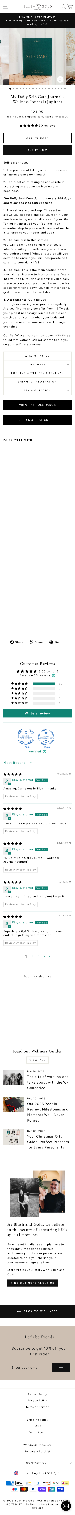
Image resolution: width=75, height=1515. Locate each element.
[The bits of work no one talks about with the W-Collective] (13, 1077)
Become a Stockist (37, 1451)
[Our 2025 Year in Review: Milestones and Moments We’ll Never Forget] (13, 1104)
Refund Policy (37, 1394)
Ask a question (37, 390)
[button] (29, 125)
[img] (12, 774)
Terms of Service (37, 1406)
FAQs (37, 1425)
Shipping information (37, 381)
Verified (35, 751)
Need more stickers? (37, 420)
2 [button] (32, 956)
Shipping (31, 116)
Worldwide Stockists (37, 1444)
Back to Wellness (40, 1311)
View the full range (37, 404)
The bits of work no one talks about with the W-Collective (48, 1082)
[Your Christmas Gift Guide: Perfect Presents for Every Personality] (13, 1137)
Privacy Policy (37, 1400)
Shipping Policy (37, 1419)
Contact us (36, 1463)
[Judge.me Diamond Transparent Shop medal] (46, 737)
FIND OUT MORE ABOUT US (33, 1283)
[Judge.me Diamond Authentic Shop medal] (26, 737)
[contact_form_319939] (66, 1506)
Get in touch (37, 1432)
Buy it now (37, 150)
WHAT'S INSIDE (37, 356)
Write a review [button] (37, 713)
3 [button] (39, 956)
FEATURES (37, 364)
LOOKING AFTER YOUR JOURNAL (37, 373)
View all (37, 1060)
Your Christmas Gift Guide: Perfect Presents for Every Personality (48, 1141)
